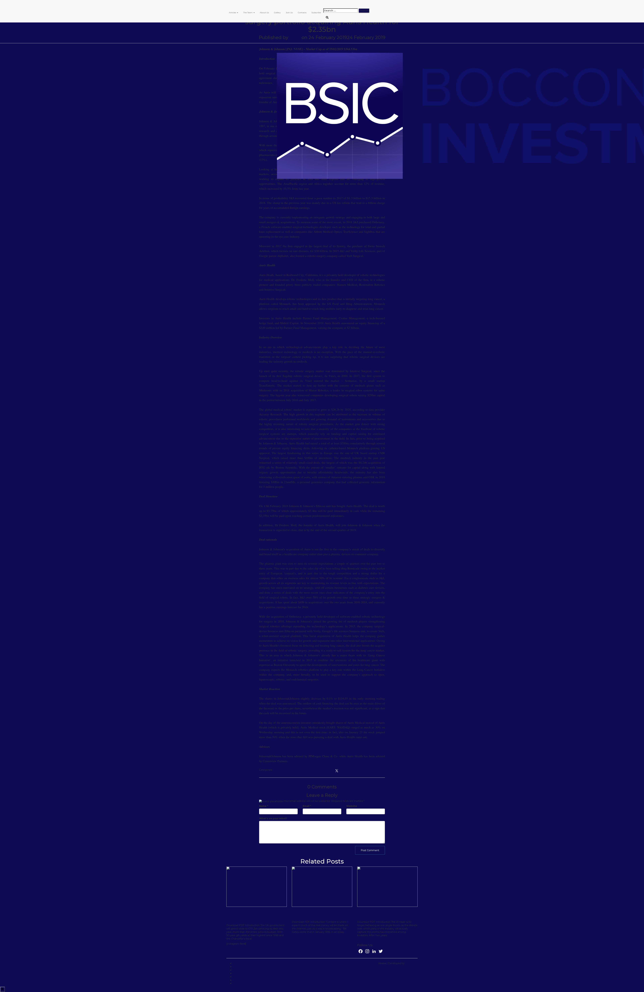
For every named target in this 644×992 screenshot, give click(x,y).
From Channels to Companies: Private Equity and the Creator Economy (322, 915)
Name (263, 806)
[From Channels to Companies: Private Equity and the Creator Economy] (322, 886)
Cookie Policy (241, 983)
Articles (232, 12)
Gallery (277, 12)
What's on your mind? (273, 818)
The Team (248, 12)
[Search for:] (340, 10)
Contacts (302, 12)
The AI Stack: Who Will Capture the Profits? (385, 915)
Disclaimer (239, 963)
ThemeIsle (411, 963)
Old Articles (301, 770)
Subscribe (316, 12)
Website (351, 806)
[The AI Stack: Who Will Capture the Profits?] (387, 886)
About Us (264, 12)
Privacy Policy (241, 980)
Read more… (259, 938)
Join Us (289, 12)
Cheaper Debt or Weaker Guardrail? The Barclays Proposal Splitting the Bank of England (254, 917)
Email (307, 806)
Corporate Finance (283, 770)
